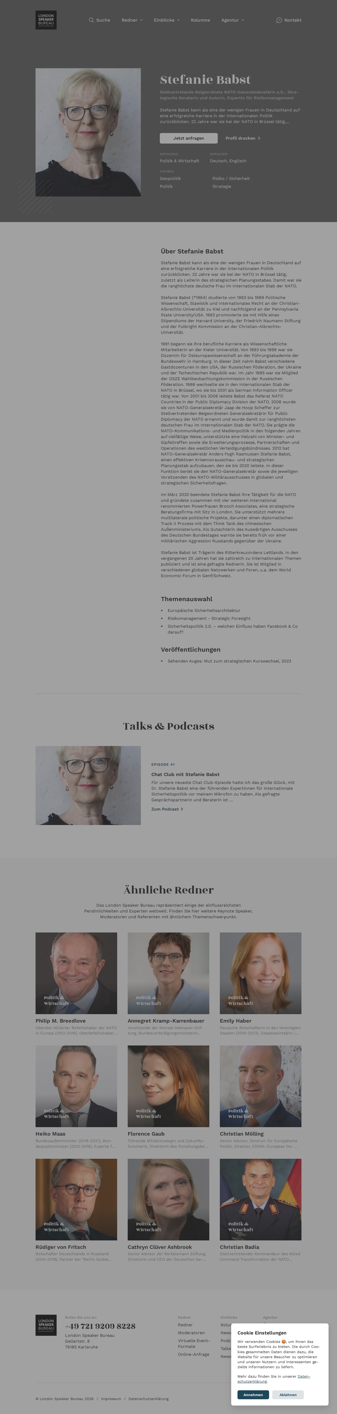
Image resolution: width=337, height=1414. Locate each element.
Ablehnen (288, 1395)
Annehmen (253, 1395)
